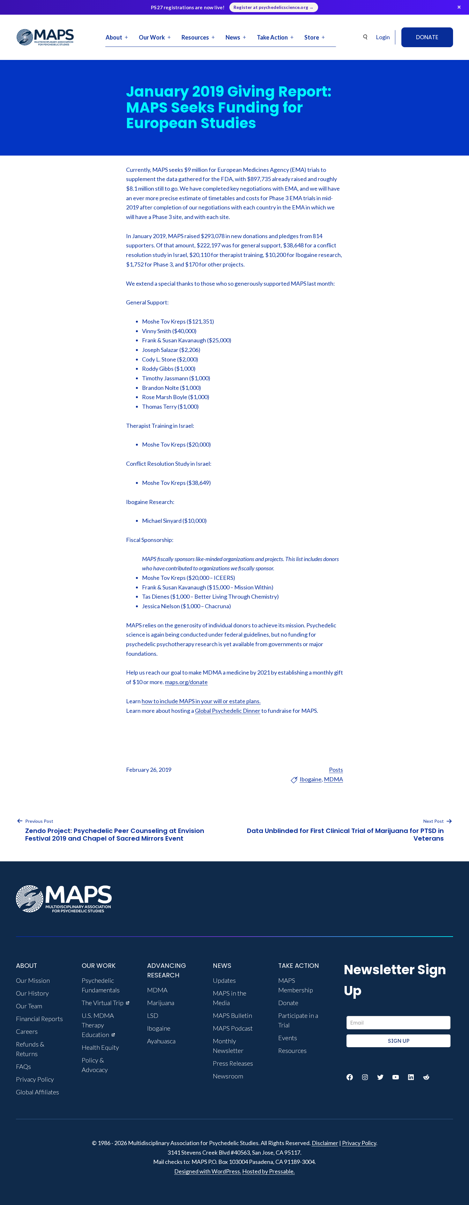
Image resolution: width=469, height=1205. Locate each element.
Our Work (152, 37)
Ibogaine (311, 779)
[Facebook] (349, 1077)
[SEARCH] (366, 37)
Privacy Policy (359, 1142)
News (233, 37)
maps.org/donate (186, 681)
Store (311, 37)
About (114, 37)
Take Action (272, 37)
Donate (427, 37)
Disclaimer (325, 1142)
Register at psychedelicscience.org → (274, 7)
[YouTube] (395, 1077)
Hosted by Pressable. (268, 1171)
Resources (195, 37)
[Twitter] (380, 1077)
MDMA (333, 779)
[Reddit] (426, 1077)
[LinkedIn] (411, 1077)
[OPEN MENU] (126, 37)
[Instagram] (365, 1077)
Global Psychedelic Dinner (227, 710)
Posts (336, 769)
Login (383, 36)
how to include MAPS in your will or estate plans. (201, 701)
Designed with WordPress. (207, 1171)
